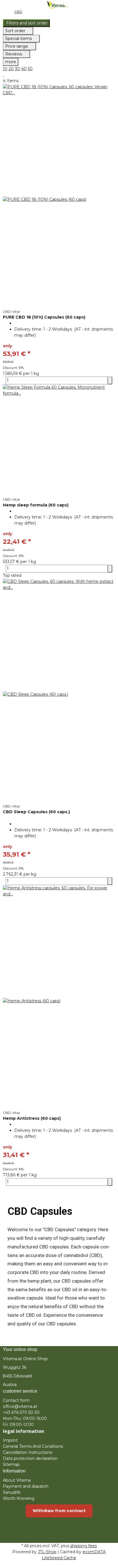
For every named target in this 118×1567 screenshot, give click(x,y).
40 (24, 68)
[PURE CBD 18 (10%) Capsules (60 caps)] (59, 196)
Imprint (10, 1440)
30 (17, 68)
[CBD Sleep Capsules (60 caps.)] (59, 691)
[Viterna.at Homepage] (59, 4)
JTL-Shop (47, 1551)
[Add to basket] (110, 380)
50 (30, 68)
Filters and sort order (26, 23)
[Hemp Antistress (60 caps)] (59, 997)
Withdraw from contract (59, 1510)
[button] (59, 23)
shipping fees (83, 1545)
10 (5, 68)
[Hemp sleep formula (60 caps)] (59, 440)
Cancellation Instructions (27, 1452)
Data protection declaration (30, 1458)
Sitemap (11, 1464)
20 (11, 68)
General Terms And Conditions (33, 1446)
